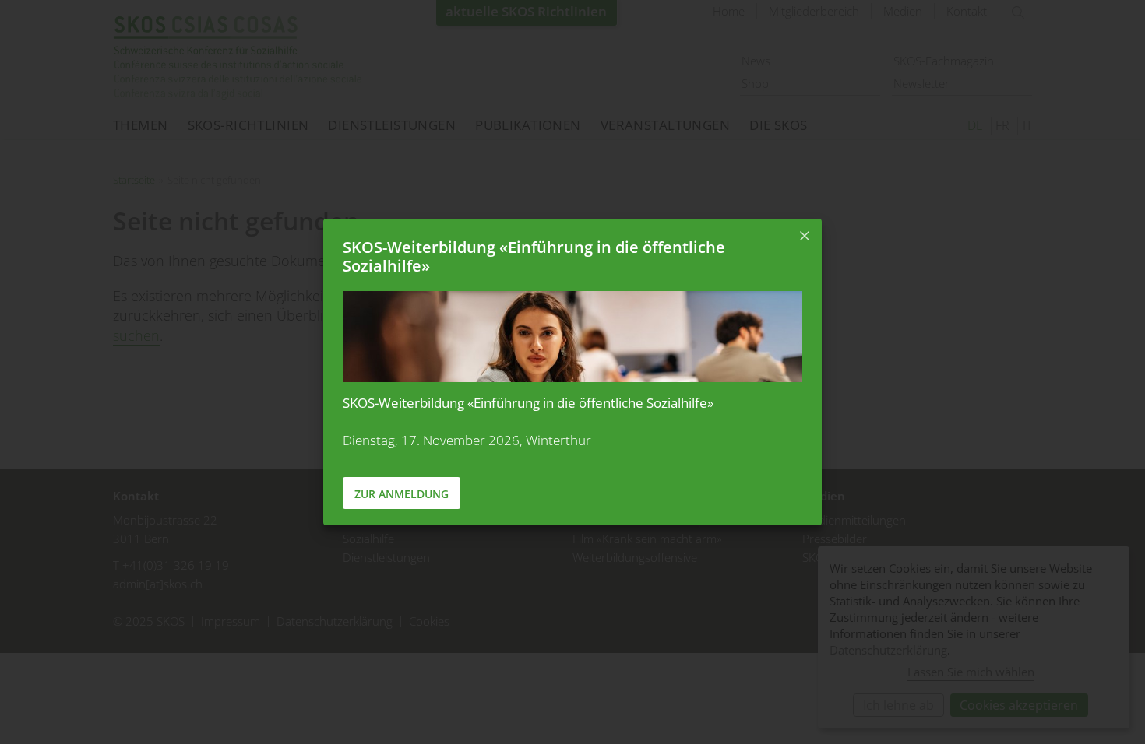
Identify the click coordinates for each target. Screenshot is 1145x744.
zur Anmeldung (401, 493)
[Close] (804, 236)
